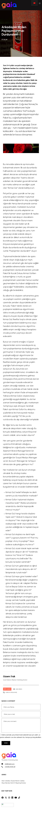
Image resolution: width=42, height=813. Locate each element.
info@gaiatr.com (9, 764)
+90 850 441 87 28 (10, 767)
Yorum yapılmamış (11, 692)
